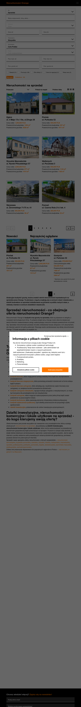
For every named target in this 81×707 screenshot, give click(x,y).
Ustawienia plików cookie (25, 370)
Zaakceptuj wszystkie (55, 370)
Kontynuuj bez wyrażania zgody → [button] (56, 336)
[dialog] (40, 353)
